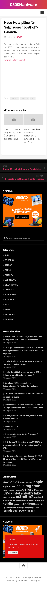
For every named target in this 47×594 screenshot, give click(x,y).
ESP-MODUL (10, 280)
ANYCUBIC (29, 483)
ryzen (6, 507)
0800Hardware (23, 4)
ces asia (24, 98)
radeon (29, 504)
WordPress (22, 580)
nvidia (8, 504)
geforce (29, 489)
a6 (4, 482)
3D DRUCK (9, 260)
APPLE (8, 270)
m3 (18, 496)
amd (22, 482)
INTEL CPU (9, 290)
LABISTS (5, 497)
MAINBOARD (10, 295)
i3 (4, 493)
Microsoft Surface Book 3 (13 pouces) (21, 434)
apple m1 (7, 486)
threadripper (17, 510)
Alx (39, 580)
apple (38, 482)
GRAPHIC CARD (11, 285)
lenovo (12, 497)
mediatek (20, 501)
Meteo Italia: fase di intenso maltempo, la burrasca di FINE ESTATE (32, 135)
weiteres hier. (14, 547)
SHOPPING (9, 319)
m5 (24, 496)
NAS (7, 305)
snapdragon (30, 508)
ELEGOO (11, 490)
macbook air (9, 500)
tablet (6, 511)
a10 (12, 482)
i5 (7, 493)
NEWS (19, 37)
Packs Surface (11, 426)
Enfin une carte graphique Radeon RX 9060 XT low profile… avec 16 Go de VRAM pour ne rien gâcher (22, 459)
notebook (39, 500)
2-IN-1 (7, 255)
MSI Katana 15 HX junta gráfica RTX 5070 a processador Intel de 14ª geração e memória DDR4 (22, 445)
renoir (39, 504)
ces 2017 (15, 98)
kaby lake (33, 493)
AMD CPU (9, 265)
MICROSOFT (10, 300)
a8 (7, 482)
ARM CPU (9, 275)
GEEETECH (18, 490)
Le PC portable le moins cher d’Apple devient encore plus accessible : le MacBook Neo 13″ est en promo (23, 350)
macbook (38, 497)
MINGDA (31, 501)
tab (37, 507)
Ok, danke (13, 553)
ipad (22, 493)
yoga (27, 511)
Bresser (5, 490)
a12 (17, 482)
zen (33, 510)
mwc (32, 98)
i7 (10, 493)
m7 (30, 496)
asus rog (23, 486)
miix (26, 500)
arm (14, 486)
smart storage (17, 507)
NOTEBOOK (10, 314)
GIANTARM (39, 490)
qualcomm (18, 504)
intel (16, 493)
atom (35, 486)
